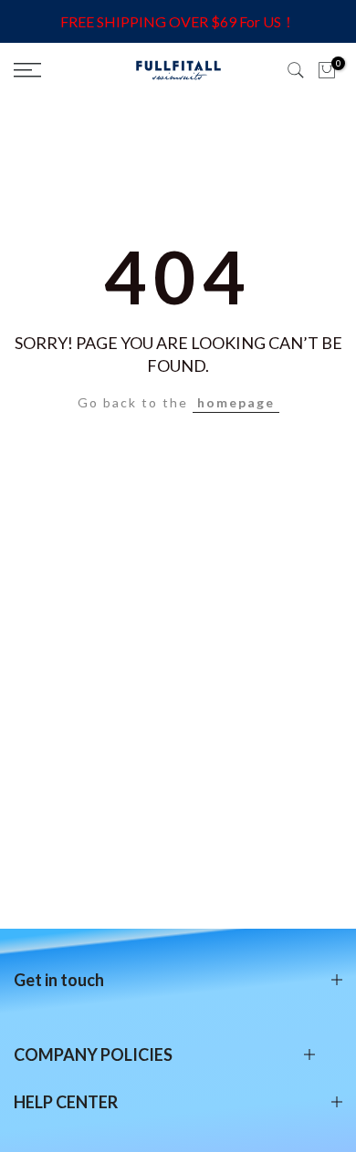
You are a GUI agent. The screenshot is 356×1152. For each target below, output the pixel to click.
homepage (236, 402)
